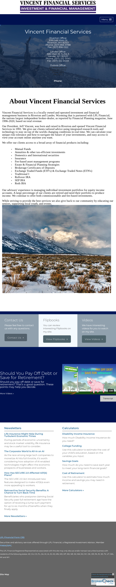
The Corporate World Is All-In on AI (24, 451)
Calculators (70, 428)
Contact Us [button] (14, 337)
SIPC (9, 545)
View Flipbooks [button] (55, 339)
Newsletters (12, 428)
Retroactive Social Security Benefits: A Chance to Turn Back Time (26, 491)
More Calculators (73, 490)
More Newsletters (15, 516)
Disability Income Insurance (78, 434)
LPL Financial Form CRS (12, 537)
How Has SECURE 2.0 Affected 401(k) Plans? (25, 474)
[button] (106, 19)
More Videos (7, 394)
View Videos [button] (92, 339)
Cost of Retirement (73, 473)
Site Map (4, 574)
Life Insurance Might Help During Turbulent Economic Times (23, 435)
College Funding (72, 446)
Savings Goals (70, 461)
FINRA (3, 545)
